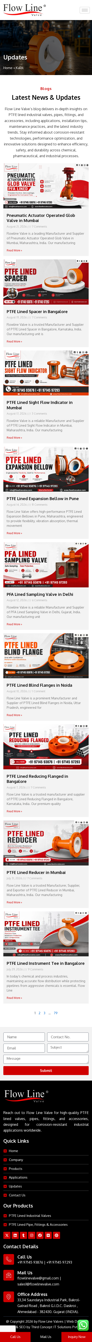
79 (56, 1013)
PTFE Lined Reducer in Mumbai (36, 872)
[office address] (8, 1296)
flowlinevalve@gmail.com (38, 1278)
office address (32, 1294)
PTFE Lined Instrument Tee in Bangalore (46, 963)
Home (8, 68)
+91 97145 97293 (59, 1262)
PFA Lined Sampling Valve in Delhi (40, 594)
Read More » (14, 250)
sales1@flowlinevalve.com (38, 1284)
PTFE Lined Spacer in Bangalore (37, 311)
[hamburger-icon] (85, 10)
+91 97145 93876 (30, 1262)
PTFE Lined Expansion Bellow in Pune (43, 498)
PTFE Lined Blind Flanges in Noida (39, 685)
